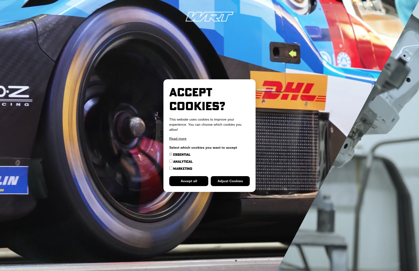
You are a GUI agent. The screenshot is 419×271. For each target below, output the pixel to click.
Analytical (182, 161)
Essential (181, 154)
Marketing (182, 168)
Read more (177, 138)
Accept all (189, 181)
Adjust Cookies (230, 181)
